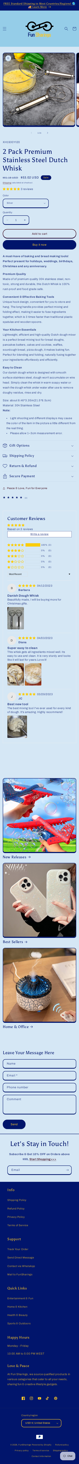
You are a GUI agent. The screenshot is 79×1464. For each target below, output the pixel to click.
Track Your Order (17, 1249)
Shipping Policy (16, 1200)
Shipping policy (60, 1450)
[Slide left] (31, 133)
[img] (27, 585)
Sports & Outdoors (18, 1323)
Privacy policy (22, 1450)
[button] (5, 29)
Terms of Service (17, 1225)
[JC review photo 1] (17, 727)
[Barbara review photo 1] (15, 618)
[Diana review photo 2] (33, 674)
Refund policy (62, 1445)
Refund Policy (16, 1208)
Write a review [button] (39, 534)
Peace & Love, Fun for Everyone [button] (27, 488)
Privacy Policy (16, 1217)
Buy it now (40, 244)
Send (14, 1124)
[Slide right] (48, 133)
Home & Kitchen (17, 1306)
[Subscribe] (67, 1170)
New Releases (14, 857)
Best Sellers (13, 942)
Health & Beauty (17, 1315)
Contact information (41, 1456)
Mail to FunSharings (19, 1274)
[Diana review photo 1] (15, 674)
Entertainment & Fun (20, 1298)
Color (6, 195)
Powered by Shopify (42, 1445)
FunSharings (24, 1445)
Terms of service (41, 1450)
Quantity (7, 212)
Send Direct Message (20, 1257)
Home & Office (16, 1026)
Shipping (7, 183)
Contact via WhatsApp (21, 1266)
